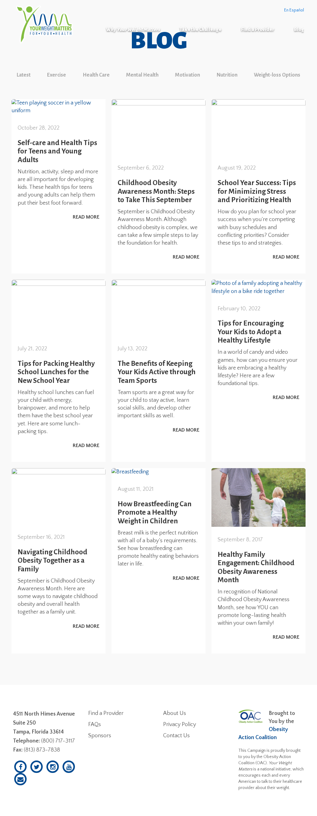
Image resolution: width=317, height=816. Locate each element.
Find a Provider (257, 29)
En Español (294, 10)
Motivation (187, 75)
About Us (174, 713)
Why (133, 29)
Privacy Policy (179, 724)
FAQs (94, 724)
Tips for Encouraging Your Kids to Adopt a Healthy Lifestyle (251, 331)
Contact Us (176, 736)
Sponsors (99, 736)
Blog (299, 29)
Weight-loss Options (277, 75)
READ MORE (86, 217)
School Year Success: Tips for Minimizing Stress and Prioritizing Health (257, 191)
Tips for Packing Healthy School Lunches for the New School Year (56, 372)
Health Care (96, 75)
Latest (24, 75)
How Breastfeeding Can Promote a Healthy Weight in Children (155, 512)
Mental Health (142, 75)
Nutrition (227, 75)
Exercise (56, 75)
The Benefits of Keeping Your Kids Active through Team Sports (157, 372)
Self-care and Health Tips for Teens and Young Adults (57, 151)
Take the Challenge (200, 29)
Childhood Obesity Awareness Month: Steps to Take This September (156, 191)
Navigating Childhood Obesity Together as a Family (52, 560)
